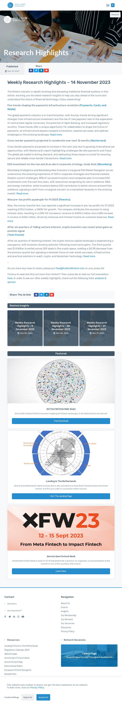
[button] (107, 5)
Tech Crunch (15, 234)
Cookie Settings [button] (11, 697)
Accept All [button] (43, 697)
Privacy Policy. (37, 687)
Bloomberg (104, 164)
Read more (56, 134)
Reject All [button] (28, 697)
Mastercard (98, 140)
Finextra (64, 199)
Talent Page (89, 653)
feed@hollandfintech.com (70, 268)
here (9, 278)
